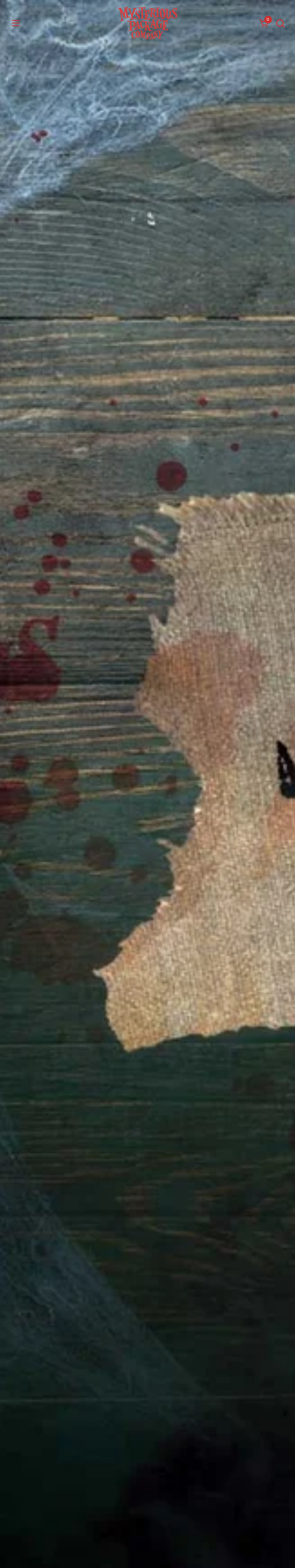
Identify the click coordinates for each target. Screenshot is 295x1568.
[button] (280, 23)
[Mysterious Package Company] (147, 23)
